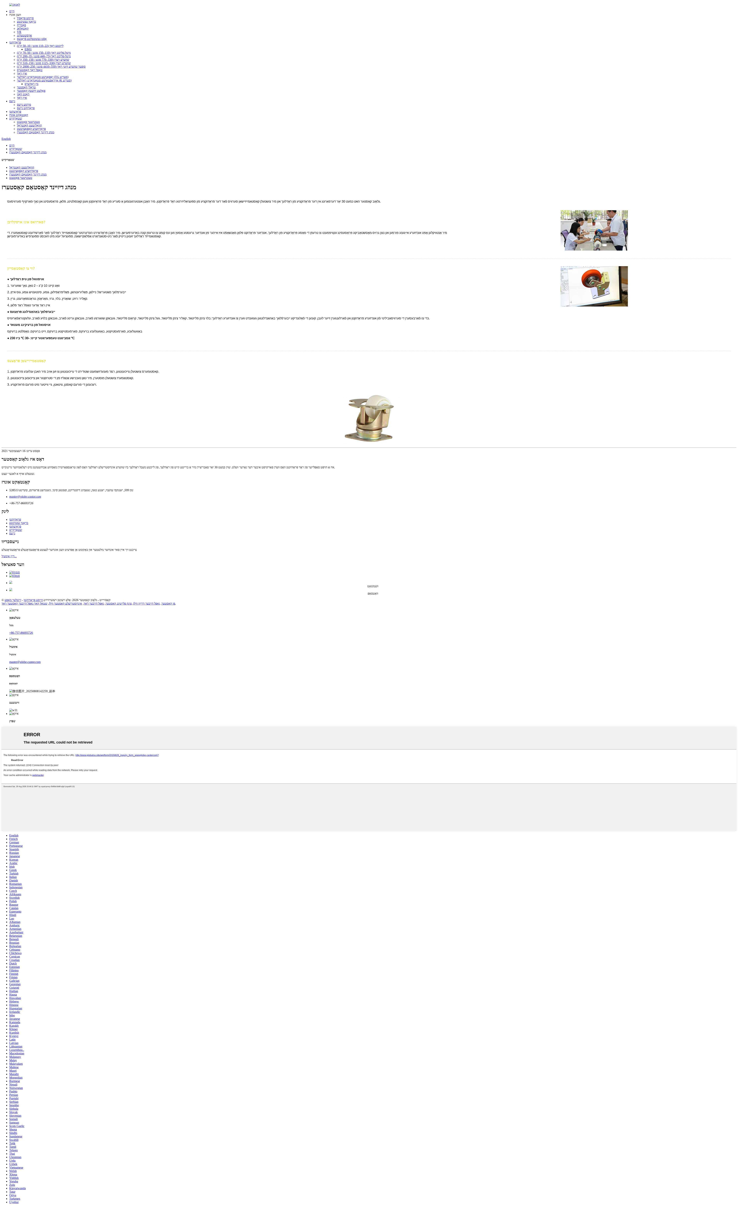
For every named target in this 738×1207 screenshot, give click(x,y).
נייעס (12, 101)
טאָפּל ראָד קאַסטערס (29, 70)
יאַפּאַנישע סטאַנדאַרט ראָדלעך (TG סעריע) (42, 77)
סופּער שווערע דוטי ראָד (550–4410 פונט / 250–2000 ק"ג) (51, 66)
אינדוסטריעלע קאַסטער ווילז (65, 603)
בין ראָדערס (31, 84)
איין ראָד (22, 73)
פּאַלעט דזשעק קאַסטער (31, 90)
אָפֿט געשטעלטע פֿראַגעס (32, 39)
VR (19, 32)
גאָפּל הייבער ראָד (94, 603)
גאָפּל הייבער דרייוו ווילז (146, 603)
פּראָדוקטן (15, 42)
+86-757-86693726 (21, 632)
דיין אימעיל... (9, 556)
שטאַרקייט (15, 118)
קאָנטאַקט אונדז (18, 115)
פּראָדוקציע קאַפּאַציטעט (31, 128)
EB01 (28, 49)
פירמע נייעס (24, 104)
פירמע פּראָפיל (25, 18)
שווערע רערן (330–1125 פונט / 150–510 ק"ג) (44, 63)
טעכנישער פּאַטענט (28, 122)
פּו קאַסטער (168, 603)
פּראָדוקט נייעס (26, 108)
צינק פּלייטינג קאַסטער (119, 603)
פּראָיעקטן (15, 111)
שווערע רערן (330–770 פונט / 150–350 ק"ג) (43, 59)
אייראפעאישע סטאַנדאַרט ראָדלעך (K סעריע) (44, 80)
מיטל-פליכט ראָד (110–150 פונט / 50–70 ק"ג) (44, 52)
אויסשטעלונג (24, 35)
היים (11, 11)
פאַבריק (21, 25)
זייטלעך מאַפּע (13, 600)
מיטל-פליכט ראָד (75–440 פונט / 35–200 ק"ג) (44, 56)
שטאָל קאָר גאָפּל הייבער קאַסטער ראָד (24, 603)
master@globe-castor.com (25, 496)
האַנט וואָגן (23, 94)
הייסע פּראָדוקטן (33, 600)
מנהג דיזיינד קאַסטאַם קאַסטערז (35, 132)
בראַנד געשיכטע (26, 21)
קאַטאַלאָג (23, 28)
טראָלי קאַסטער (26, 87)
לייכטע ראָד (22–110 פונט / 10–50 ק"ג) (40, 45)
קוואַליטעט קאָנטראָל (29, 125)
